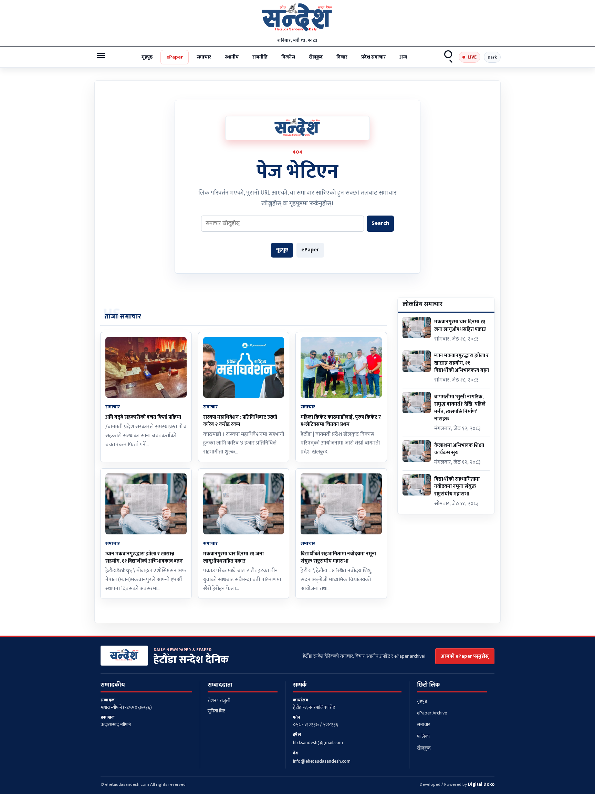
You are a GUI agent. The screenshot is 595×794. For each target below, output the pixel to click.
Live (472, 57)
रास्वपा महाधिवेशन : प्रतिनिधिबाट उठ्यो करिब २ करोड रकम (240, 421)
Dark (492, 57)
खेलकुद (316, 57)
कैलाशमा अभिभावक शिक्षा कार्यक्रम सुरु (459, 449)
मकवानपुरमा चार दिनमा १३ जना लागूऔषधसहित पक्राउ (233, 557)
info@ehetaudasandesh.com (322, 761)
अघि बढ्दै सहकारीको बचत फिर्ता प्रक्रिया (143, 417)
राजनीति (260, 57)
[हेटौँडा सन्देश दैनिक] (297, 19)
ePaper (174, 57)
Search (448, 57)
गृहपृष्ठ (147, 57)
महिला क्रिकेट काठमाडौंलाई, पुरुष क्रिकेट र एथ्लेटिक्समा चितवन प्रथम (341, 421)
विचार (341, 57)
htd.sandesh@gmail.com (318, 742)
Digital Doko (481, 784)
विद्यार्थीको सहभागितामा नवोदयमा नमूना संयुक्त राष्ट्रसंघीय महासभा (338, 557)
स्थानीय (232, 57)
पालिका (423, 736)
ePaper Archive (432, 713)
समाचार (204, 57)
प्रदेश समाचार (373, 57)
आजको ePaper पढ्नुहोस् (465, 656)
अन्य (403, 57)
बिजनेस (288, 57)
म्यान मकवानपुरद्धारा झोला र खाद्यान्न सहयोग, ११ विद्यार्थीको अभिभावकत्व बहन (144, 557)
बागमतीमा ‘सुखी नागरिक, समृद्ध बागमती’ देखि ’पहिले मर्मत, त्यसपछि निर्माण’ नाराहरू (460, 408)
